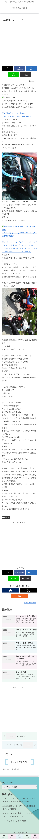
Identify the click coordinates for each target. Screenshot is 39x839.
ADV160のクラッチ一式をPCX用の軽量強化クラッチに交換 (18, 807)
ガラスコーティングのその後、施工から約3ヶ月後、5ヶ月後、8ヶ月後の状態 (19, 799)
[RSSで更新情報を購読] (19, 596)
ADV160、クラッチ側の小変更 (14, 821)
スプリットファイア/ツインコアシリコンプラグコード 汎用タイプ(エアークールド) (19, 250)
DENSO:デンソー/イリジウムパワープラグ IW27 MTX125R (19, 234)
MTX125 (6, 517)
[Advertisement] (19, 43)
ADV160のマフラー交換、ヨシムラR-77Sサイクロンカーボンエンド (18, 814)
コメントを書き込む (19, 762)
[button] (25, 74)
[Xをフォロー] (28, 590)
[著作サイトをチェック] (10, 590)
